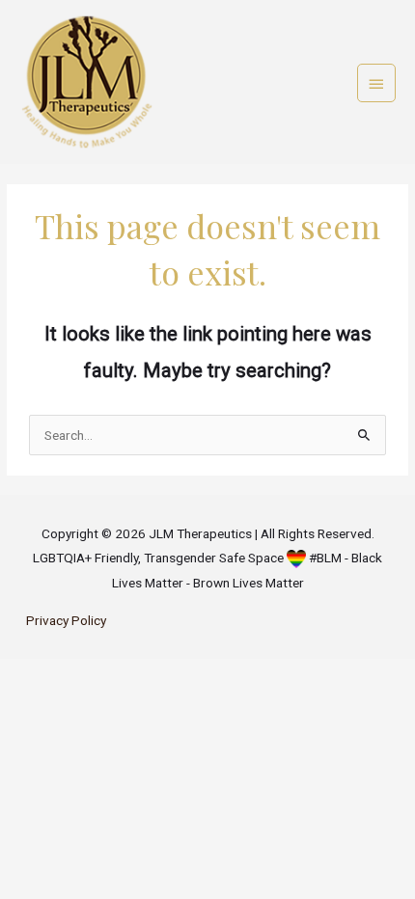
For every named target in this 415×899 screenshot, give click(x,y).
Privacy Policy (66, 620)
